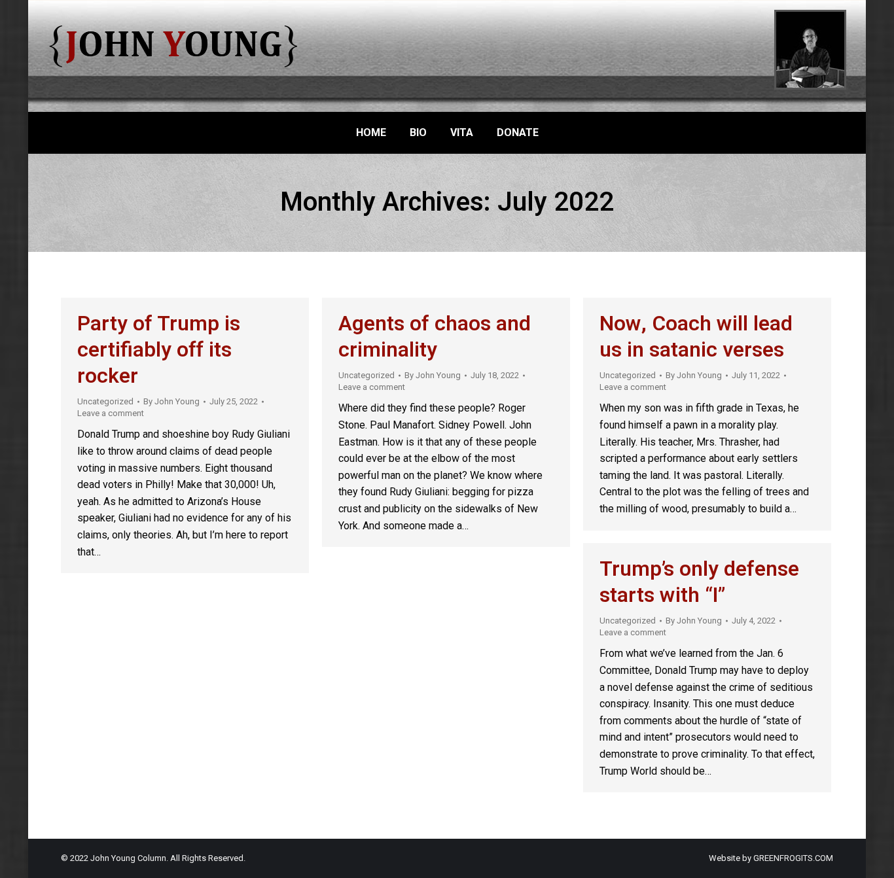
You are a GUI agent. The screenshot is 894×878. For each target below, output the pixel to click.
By (171, 401)
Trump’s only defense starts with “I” (699, 581)
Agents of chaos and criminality (434, 336)
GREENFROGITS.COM (793, 858)
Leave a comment (110, 413)
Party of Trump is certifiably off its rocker (158, 349)
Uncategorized (105, 401)
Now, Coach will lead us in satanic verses (696, 336)
